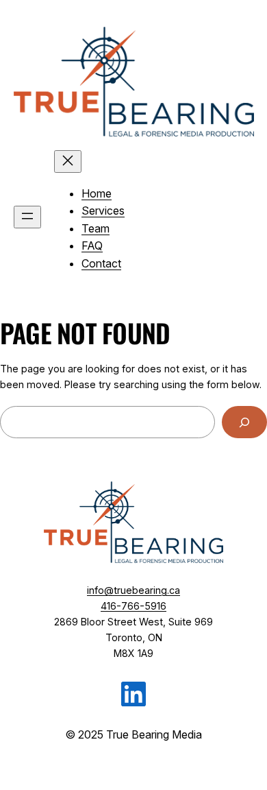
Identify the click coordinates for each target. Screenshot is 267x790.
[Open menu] (27, 217)
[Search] (244, 422)
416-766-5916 (133, 606)
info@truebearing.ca (133, 590)
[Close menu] (67, 161)
